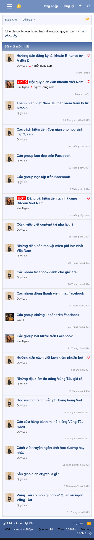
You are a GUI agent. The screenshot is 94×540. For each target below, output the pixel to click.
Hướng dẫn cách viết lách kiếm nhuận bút (50, 357)
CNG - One (14, 523)
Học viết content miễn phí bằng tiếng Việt (49, 400)
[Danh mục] (9, 6)
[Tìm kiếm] (88, 6)
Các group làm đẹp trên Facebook (43, 156)
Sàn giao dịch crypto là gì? (38, 474)
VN (30, 523)
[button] (90, 533)
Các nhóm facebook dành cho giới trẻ (47, 272)
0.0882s (71, 529)
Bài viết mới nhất (17, 46)
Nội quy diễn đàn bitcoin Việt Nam (56, 82)
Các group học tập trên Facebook (43, 177)
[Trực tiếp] (80, 6)
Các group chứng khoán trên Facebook (48, 315)
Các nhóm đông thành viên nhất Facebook (50, 293)
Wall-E (21, 320)
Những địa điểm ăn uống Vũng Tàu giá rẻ (49, 379)
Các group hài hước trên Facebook (45, 336)
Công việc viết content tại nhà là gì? (45, 224)
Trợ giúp (78, 523)
